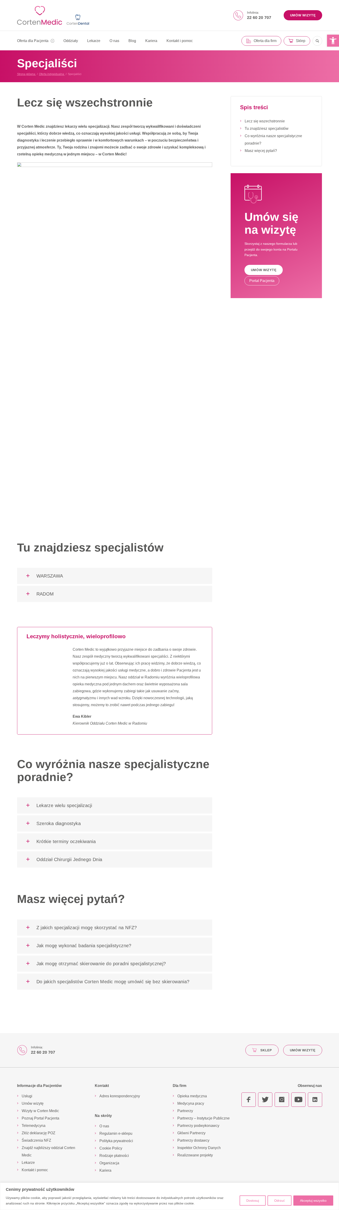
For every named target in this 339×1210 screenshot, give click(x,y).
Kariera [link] (151, 41)
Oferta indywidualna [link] (52, 74)
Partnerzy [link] (185, 1111)
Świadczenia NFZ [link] (36, 1140)
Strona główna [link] (26, 74)
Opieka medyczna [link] (192, 1096)
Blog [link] (132, 41)
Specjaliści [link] (74, 74)
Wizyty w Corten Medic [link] (40, 1111)
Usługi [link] (27, 1096)
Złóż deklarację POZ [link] (38, 1133)
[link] (333, 41)
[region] (169, 1196)
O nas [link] (114, 41)
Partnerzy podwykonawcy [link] (198, 1126)
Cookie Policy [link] (110, 1148)
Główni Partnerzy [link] (191, 1133)
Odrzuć (279, 1200)
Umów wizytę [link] (33, 1103)
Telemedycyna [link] (33, 1126)
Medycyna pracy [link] (190, 1103)
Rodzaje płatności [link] (114, 1156)
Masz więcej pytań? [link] (261, 151)
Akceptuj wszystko (313, 1200)
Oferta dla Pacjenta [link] (32, 41)
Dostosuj (252, 1200)
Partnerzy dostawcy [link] (193, 1140)
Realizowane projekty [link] (195, 1155)
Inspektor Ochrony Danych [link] (199, 1148)
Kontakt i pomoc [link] (180, 41)
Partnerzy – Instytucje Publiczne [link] (203, 1118)
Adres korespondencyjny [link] (119, 1096)
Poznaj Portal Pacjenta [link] (40, 1118)
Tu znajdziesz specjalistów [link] (266, 128)
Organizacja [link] (109, 1163)
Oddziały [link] (70, 41)
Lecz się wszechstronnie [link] (265, 121)
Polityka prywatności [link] (116, 1141)
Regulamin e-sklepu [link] (115, 1133)
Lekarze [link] (93, 41)
